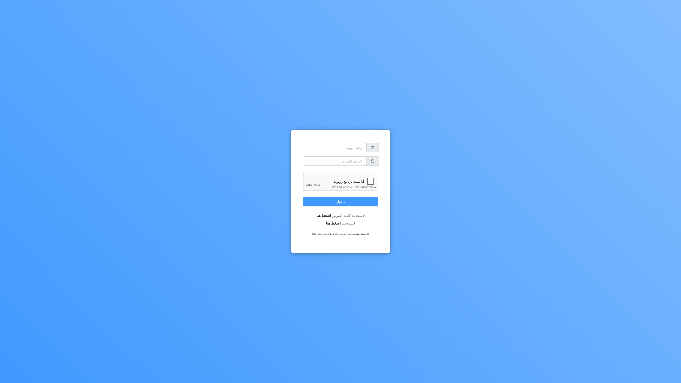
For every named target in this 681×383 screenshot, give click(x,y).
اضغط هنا (324, 215)
